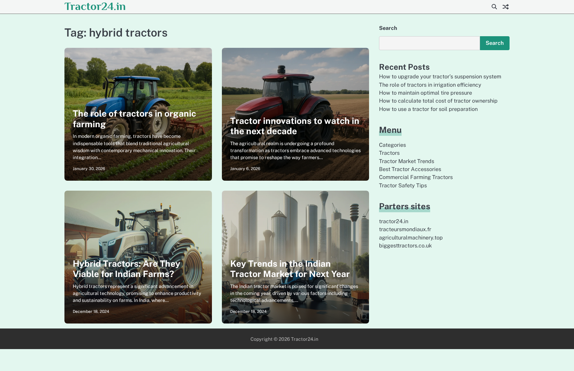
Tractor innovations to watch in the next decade (294, 126)
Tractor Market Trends (406, 161)
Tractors (389, 153)
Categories (392, 145)
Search (388, 28)
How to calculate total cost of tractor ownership (438, 101)
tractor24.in (393, 221)
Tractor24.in (95, 6)
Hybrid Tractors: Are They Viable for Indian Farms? (126, 268)
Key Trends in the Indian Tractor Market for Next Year (290, 268)
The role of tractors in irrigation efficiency (430, 85)
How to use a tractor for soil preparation (428, 109)
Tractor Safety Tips (403, 185)
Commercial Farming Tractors (416, 177)
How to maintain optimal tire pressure (425, 93)
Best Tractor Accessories (410, 169)
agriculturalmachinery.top (411, 237)
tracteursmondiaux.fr (405, 229)
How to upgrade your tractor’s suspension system (440, 76)
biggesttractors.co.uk (405, 245)
